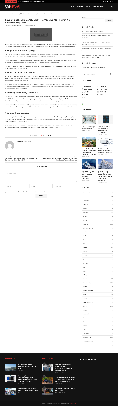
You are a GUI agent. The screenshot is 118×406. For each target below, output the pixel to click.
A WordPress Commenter (89, 67)
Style (98, 322)
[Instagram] (103, 1)
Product (98, 298)
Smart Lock (98, 314)
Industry (98, 247)
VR (98, 345)
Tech (98, 329)
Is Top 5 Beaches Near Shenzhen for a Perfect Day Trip (27, 366)
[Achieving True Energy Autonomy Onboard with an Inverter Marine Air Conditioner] (89, 164)
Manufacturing (98, 6)
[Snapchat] (95, 359)
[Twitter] (101, 1)
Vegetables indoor (98, 341)
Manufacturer (98, 279)
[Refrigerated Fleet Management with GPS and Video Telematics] (105, 142)
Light (98, 271)
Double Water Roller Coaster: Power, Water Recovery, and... (38, 1)
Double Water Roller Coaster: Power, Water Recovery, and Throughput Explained (89, 151)
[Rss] (112, 1)
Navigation (102, 67)
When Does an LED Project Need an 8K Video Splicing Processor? (104, 129)
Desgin (98, 216)
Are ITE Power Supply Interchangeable (92, 31)
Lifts (98, 267)
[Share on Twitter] (47, 135)
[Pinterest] (105, 1)
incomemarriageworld (16, 25)
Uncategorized (98, 337)
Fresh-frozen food (98, 232)
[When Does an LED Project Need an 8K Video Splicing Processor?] (105, 120)
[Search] (112, 7)
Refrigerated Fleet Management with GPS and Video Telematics (105, 150)
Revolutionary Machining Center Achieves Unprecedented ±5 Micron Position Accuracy (63, 367)
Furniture (98, 236)
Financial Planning (98, 228)
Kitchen (98, 255)
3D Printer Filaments (98, 193)
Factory (98, 220)
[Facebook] (80, 359)
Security (98, 310)
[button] (18, 1)
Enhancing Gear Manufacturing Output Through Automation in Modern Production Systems (28, 378)
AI (106, 6)
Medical (98, 286)
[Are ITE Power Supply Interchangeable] (89, 120)
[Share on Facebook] (45, 135)
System (98, 326)
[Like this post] (43, 135)
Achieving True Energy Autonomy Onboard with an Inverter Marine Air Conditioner (89, 174)
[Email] (110, 1)
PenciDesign (73, 403)
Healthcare (98, 240)
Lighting (98, 275)
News (98, 294)
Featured (80, 6)
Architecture (98, 201)
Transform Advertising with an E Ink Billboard (65, 389)
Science (88, 6)
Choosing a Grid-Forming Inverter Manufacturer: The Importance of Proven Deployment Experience (105, 175)
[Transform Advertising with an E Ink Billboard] (47, 391)
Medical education (98, 290)
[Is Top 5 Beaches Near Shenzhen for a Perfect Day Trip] (10, 367)
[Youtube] (107, 1)
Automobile (98, 204)
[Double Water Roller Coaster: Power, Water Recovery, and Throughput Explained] (89, 142)
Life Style (98, 263)
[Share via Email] (50, 135)
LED (98, 259)
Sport (98, 318)
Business (98, 212)
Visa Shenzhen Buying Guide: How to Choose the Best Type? (28, 389)
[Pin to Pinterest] (48, 135)
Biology (98, 208)
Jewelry (98, 251)
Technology (98, 333)
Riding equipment (98, 302)
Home (72, 6)
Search (84, 17)
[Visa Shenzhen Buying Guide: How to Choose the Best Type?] (10, 391)
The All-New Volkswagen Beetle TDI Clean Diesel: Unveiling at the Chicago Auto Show (65, 379)
